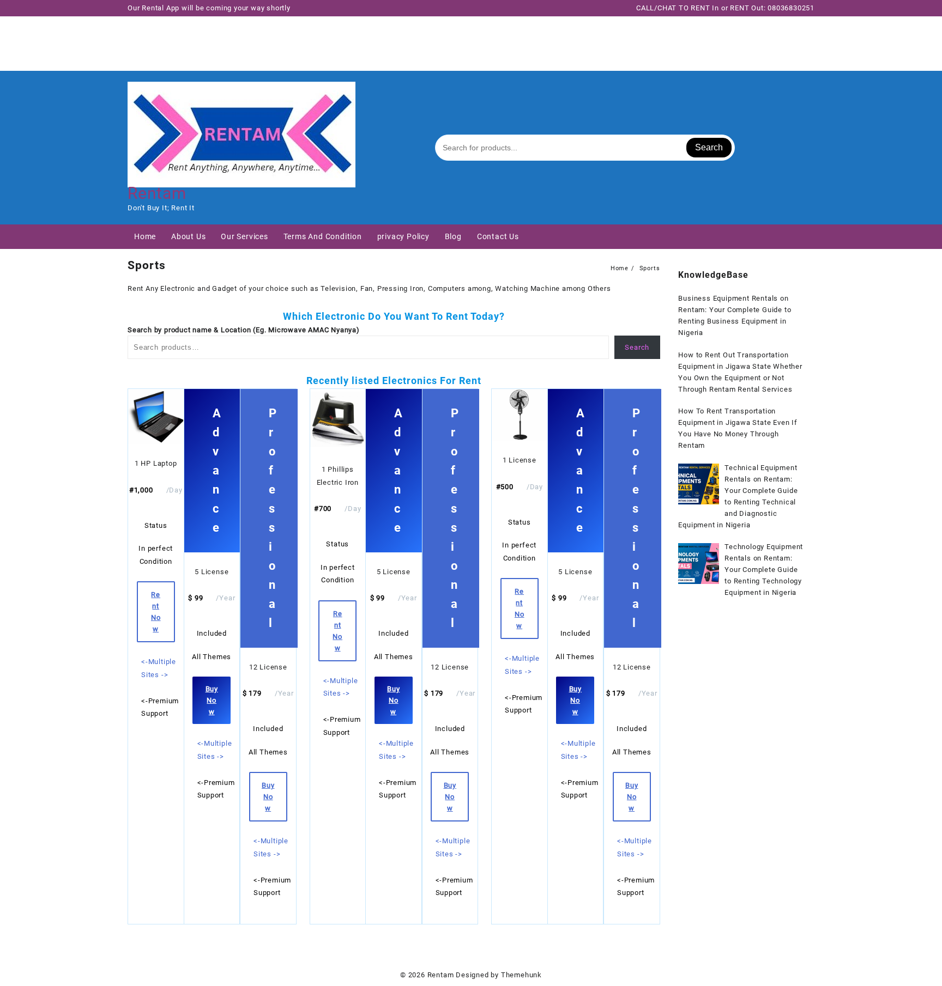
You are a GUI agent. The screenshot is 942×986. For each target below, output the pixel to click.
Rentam (157, 193)
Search (709, 147)
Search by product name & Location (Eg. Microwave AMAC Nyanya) (244, 330)
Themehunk (521, 975)
